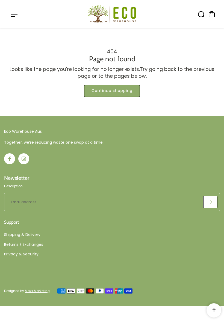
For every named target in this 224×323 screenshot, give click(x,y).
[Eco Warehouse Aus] (112, 14)
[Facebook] (9, 158)
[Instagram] (23, 158)
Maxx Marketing (37, 291)
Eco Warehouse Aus (23, 131)
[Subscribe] (210, 202)
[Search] (201, 14)
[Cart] (212, 14)
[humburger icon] (14, 14)
